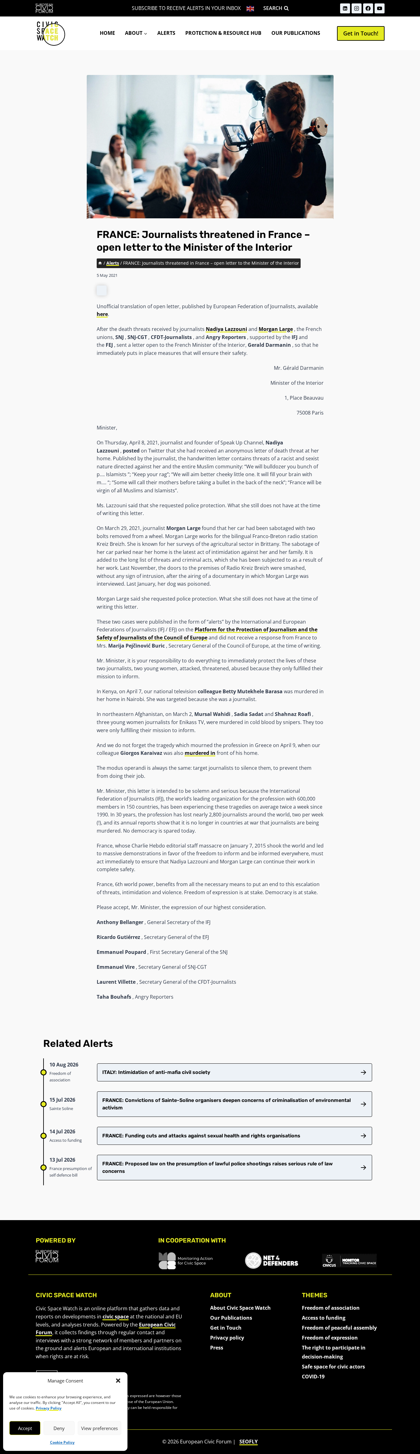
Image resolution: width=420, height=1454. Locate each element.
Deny (59, 1428)
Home (107, 33)
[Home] (100, 263)
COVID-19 (313, 1376)
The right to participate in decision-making (334, 1352)
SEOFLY (248, 1441)
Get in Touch (226, 1327)
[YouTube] (380, 8)
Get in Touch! (360, 33)
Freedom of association (331, 1307)
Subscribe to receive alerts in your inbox (186, 8)
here (102, 314)
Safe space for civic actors (333, 1366)
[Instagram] (357, 8)
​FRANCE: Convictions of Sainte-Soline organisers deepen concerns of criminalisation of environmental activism (226, 1104)
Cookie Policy (62, 1442)
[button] (118, 1380)
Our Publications (295, 33)
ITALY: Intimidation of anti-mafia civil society (156, 1072)
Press (216, 1347)
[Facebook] (368, 8)
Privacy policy (227, 1337)
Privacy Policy (49, 1408)
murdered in (200, 753)
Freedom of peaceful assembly (339, 1327)
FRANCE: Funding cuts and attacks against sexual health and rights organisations (201, 1136)
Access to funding (323, 1317)
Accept (25, 1428)
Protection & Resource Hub (223, 33)
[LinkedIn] (345, 8)
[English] (251, 8)
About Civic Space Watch (240, 1307)
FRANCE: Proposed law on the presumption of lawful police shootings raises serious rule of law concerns (217, 1167)
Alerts (166, 33)
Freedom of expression (330, 1337)
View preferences (99, 1428)
